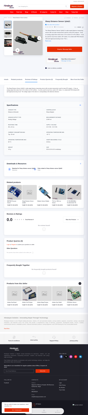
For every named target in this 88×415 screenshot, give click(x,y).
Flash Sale (19, 12)
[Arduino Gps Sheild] (59, 293)
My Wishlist (62, 387)
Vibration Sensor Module (43, 201)
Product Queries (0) (46, 79)
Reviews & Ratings (31, 79)
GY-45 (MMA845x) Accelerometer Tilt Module (71, 202)
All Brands (34, 12)
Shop (66, 12)
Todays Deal (74, 12)
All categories (43, 12)
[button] (16, 38)
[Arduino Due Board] (14, 293)
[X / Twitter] (66, 356)
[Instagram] (70, 356)
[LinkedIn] (80, 356)
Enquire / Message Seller (64, 49)
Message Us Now (66, 61)
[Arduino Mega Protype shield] (44, 293)
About (60, 12)
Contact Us (53, 12)
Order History (62, 385)
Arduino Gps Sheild (57, 302)
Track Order (62, 390)
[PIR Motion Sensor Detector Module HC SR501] (74, 293)
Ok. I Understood (16, 410)
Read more (48, 41)
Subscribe (42, 371)
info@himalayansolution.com (39, 396)
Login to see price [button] (12, 205)
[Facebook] (61, 356)
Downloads (4, 79)
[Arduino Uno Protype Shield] (29, 293)
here (11, 406)
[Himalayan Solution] (9, 6)
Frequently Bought (62, 79)
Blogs (26, 12)
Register (14, 244)
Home (11, 12)
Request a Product (77, 6)
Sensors (10, 17)
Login (8, 244)
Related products (16, 79)
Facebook (6, 382)
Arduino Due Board (11, 302)
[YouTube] (75, 356)
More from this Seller (77, 79)
